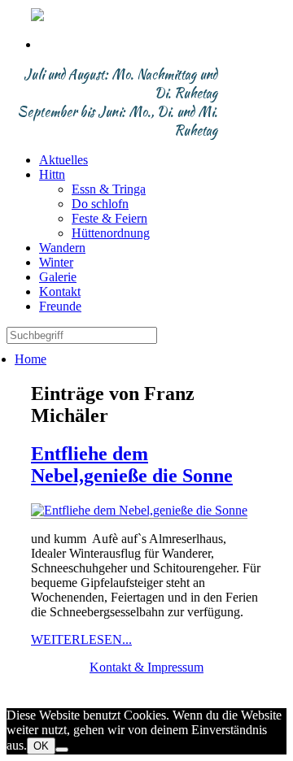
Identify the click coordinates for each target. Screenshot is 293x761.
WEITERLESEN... (81, 639)
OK (41, 746)
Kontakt (60, 291)
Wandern (62, 247)
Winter (56, 262)
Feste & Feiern (109, 218)
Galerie (58, 277)
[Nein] (61, 749)
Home (30, 359)
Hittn (52, 174)
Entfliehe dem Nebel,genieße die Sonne (132, 464)
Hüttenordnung (111, 233)
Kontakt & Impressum (146, 667)
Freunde (60, 306)
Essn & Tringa (109, 189)
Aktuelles (63, 160)
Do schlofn (100, 204)
